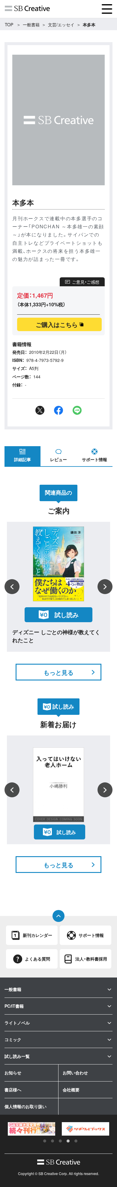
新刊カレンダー (37, 935)
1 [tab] (44, 1140)
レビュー (58, 459)
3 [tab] (60, 1140)
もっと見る (59, 672)
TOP (9, 24)
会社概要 (71, 1089)
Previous (12, 586)
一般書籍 (31, 24)
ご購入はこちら (57, 324)
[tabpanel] (31, 1129)
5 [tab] (75, 1140)
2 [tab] (52, 1140)
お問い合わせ (75, 1072)
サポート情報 (94, 459)
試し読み (67, 614)
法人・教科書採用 (91, 959)
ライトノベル (17, 1023)
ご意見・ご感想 (85, 282)
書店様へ (12, 1089)
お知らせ (12, 1072)
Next (105, 586)
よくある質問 (37, 959)
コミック (12, 1039)
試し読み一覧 (17, 1056)
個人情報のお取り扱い (25, 1106)
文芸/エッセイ (61, 24)
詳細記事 (22, 459)
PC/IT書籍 (14, 1006)
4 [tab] (68, 1140)
